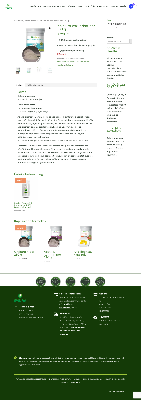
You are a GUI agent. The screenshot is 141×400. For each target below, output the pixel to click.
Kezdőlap (18, 21)
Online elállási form (92, 379)
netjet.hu (123, 391)
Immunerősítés (32, 21)
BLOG (80, 6)
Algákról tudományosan (54, 6)
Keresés (110, 37)
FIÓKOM (114, 6)
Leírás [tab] (19, 85)
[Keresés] (131, 41)
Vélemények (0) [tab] (35, 85)
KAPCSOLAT (102, 6)
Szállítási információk (115, 379)
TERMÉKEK (34, 6)
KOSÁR (123, 6)
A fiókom (64, 382)
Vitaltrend (69, 65)
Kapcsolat (76, 382)
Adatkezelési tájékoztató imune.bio (64, 379)
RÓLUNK (72, 6)
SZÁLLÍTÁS (90, 6)
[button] (50, 28)
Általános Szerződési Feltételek (31, 379)
